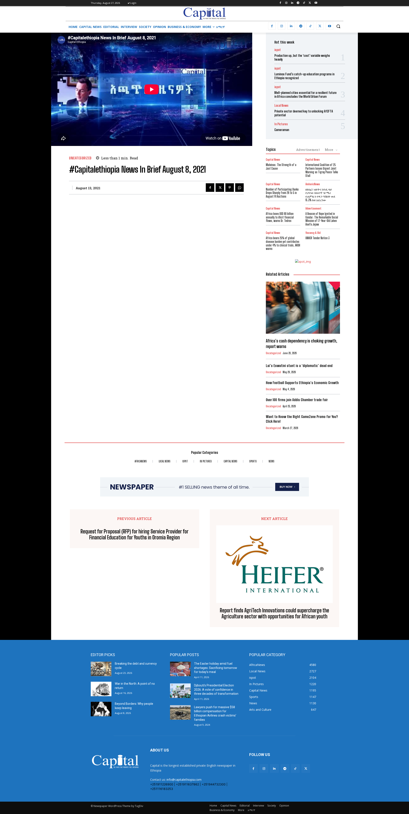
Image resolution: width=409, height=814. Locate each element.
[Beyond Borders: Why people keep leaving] (101, 709)
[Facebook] (280, 3)
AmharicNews (312, 184)
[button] (338, 26)
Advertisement (308, 149)
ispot (277, 49)
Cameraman (281, 130)
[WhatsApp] (239, 187)
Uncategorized (80, 158)
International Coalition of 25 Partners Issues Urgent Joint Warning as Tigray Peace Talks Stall (321, 170)
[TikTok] (304, 3)
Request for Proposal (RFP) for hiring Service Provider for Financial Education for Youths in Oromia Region (135, 535)
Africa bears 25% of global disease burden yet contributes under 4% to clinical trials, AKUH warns (283, 243)
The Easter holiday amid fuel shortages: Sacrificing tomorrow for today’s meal (215, 668)
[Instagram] (286, 3)
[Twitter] (309, 3)
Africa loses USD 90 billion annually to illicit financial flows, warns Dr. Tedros (280, 217)
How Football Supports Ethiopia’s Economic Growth (302, 382)
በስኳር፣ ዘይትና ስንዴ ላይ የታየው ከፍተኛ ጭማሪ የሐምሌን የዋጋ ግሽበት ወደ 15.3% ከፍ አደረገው (320, 195)
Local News (281, 105)
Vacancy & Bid (313, 233)
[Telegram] (298, 3)
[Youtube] (315, 3)
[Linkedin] (292, 3)
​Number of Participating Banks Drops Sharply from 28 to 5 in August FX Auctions (282, 193)
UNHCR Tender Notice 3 (317, 238)
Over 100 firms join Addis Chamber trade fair (297, 400)
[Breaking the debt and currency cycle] (101, 669)
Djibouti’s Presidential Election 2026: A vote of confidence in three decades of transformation (216, 689)
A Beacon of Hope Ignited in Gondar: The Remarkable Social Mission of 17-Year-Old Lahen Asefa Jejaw (321, 219)
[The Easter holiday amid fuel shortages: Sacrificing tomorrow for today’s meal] (180, 669)
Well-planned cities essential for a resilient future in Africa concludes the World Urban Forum (305, 94)
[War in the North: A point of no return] (101, 689)
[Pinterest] (229, 187)
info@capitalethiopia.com (184, 780)
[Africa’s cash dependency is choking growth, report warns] (303, 308)
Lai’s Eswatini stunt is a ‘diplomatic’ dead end (299, 365)
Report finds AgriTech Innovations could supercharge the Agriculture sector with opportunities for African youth (274, 613)
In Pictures (281, 124)
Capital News (273, 159)
